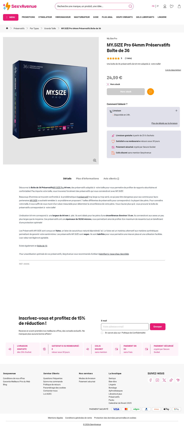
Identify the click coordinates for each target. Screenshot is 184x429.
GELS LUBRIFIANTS (145, 17)
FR (153, 6)
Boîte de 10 (42, 246)
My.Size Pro (112, 38)
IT (158, 6)
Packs (111, 400)
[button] (51, 100)
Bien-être (113, 381)
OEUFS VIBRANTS (124, 17)
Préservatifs (19, 28)
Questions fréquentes (52, 378)
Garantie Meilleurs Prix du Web (16, 381)
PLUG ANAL (107, 17)
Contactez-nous (50, 391)
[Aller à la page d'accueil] (7, 28)
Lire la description (173, 70)
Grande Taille (50, 28)
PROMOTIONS (28, 17)
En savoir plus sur (125, 333)
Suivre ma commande (53, 381)
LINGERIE (162, 17)
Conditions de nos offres (14, 378)
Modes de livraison (87, 378)
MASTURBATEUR (82, 17)
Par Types (34, 28)
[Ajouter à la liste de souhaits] (150, 91)
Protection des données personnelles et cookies (115, 418)
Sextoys (112, 378)
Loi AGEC (47, 394)
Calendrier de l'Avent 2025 (120, 403)
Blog (5, 384)
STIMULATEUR (45, 17)
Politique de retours (52, 384)
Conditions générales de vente (78, 418)
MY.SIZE (33, 200)
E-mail (104, 321)
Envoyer (158, 326)
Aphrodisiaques (116, 391)
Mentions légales (55, 418)
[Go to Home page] (20, 6)
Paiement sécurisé (87, 381)
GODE (95, 17)
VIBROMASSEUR (63, 17)
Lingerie (112, 384)
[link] (165, 6)
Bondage (113, 388)
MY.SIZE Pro (58, 187)
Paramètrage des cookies (54, 388)
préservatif (83, 197)
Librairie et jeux (115, 394)
